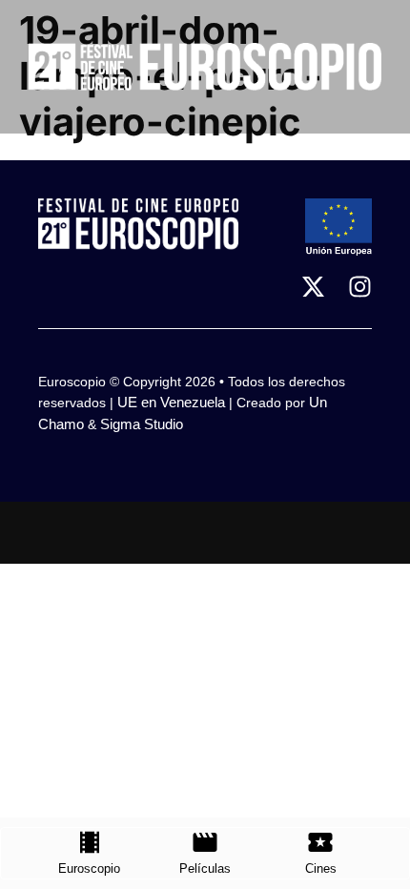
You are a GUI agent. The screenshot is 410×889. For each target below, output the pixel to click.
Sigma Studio (141, 424)
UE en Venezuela (171, 402)
